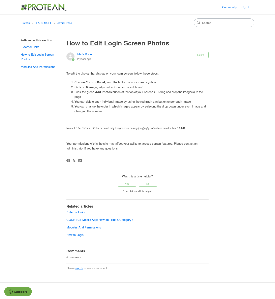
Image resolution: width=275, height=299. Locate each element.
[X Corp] (74, 160)
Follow (200, 54)
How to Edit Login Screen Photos (37, 56)
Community (229, 7)
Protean (25, 23)
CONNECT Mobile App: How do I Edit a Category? (100, 219)
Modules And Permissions (38, 67)
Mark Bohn (84, 54)
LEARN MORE (43, 23)
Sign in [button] (246, 7)
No (148, 183)
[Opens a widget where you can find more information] (18, 292)
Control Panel (64, 23)
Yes (127, 183)
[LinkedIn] (80, 160)
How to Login (75, 234)
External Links (30, 47)
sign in (79, 268)
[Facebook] (68, 160)
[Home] (44, 7)
